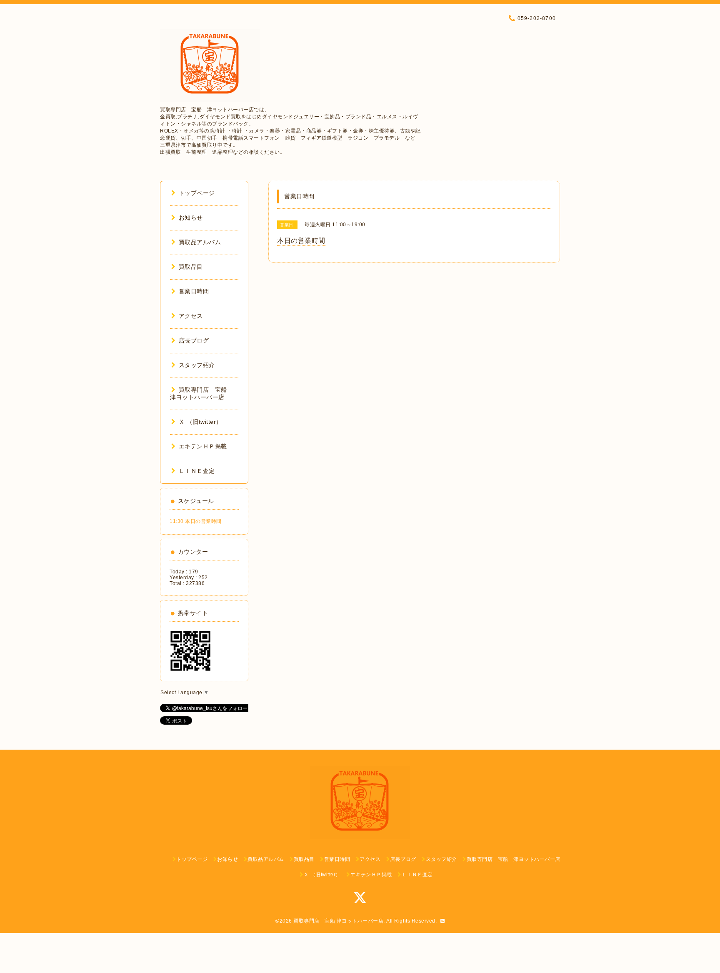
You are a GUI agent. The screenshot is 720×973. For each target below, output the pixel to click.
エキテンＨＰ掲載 (203, 446)
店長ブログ (194, 340)
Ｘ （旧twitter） (200, 421)
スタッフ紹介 (197, 365)
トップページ (197, 193)
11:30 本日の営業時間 (196, 521)
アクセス (191, 316)
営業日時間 (194, 291)
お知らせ (191, 217)
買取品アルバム (200, 242)
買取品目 (191, 266)
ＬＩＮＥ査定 (197, 471)
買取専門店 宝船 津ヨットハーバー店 (338, 921)
